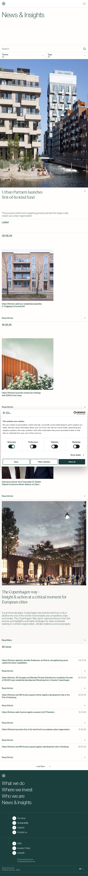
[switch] (33, 446)
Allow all (71, 462)
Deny (16, 462)
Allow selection (44, 462)
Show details (75, 455)
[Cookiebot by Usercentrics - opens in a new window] (75, 413)
